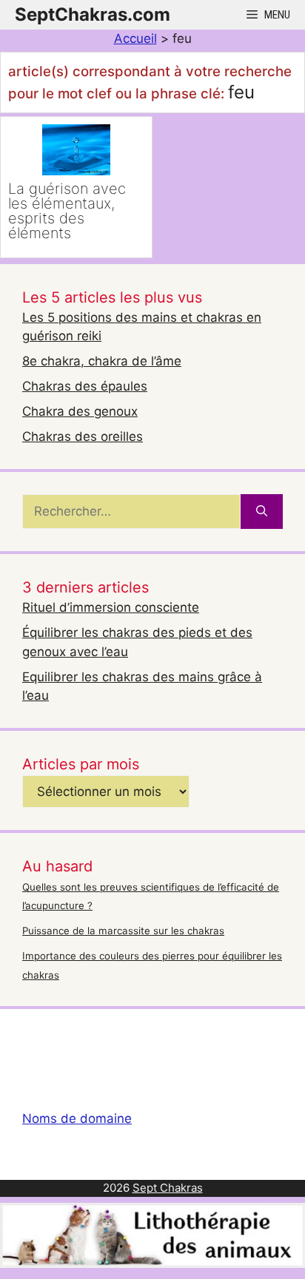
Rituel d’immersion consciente (110, 607)
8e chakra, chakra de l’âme (101, 361)
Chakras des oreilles (82, 436)
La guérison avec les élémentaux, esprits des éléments (67, 211)
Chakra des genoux (80, 411)
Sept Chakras (168, 1188)
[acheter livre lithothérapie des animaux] (152, 1263)
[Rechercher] (262, 512)
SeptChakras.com (92, 14)
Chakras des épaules (84, 386)
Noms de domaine (77, 1118)
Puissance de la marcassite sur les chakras (123, 931)
